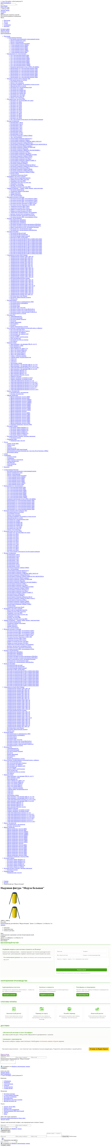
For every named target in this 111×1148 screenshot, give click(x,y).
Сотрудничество (11, 464)
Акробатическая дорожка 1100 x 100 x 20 (21, 284)
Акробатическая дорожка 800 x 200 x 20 (21, 260)
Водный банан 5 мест (16, 125)
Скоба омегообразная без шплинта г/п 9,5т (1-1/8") (24, 389)
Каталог (6, 882)
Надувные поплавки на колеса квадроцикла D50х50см (25, 224)
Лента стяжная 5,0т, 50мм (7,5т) (19, 348)
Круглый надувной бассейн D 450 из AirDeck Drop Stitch (26, 249)
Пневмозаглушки (12, 439)
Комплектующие (11, 342)
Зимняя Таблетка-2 (15, 194)
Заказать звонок (5, 10)
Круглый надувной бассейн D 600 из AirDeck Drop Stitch (26, 253)
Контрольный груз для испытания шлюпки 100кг (24, 68)
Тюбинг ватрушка (15, 192)
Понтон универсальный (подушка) (20, 43)
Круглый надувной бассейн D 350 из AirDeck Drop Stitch (26, 246)
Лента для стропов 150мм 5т (18, 351)
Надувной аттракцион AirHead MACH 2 (21, 170)
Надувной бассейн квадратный (19, 234)
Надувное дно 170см (16, 110)
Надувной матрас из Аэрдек (18, 313)
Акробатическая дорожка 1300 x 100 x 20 (21, 272)
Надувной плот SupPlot (16, 88)
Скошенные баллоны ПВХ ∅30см (19, 206)
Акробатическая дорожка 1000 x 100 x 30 (21, 290)
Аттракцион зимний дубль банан (19, 191)
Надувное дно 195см (16, 118)
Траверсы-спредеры (15, 376)
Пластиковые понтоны (16, 81)
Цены (5, 1114)
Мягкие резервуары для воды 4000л (20, 418)
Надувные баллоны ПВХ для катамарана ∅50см (23, 200)
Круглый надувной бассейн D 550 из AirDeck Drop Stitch (26, 252)
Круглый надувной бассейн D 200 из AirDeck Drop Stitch (26, 241)
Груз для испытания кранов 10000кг (20, 64)
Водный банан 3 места (16, 122)
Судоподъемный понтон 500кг (18, 52)
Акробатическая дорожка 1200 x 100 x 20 (21, 256)
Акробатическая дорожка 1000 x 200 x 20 (21, 288)
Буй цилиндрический (16, 318)
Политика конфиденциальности (9, 1118)
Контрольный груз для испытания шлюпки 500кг (24, 77)
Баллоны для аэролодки (17, 394)
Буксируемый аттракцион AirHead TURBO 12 (23, 160)
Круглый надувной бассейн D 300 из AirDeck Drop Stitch (26, 244)
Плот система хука (15, 338)
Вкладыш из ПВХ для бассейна (19, 237)
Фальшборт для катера (16, 184)
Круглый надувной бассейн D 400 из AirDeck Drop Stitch (26, 247)
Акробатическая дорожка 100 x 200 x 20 (21, 294)
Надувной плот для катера (17, 94)
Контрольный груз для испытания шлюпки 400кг (24, 75)
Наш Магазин (11, 462)
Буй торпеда (13, 341)
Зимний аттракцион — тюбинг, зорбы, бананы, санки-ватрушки (25, 188)
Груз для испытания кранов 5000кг (20, 62)
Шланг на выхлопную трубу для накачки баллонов (24, 227)
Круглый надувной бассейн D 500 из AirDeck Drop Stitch (26, 250)
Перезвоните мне (5, 1130)
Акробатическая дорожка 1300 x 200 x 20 (21, 269)
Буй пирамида (14, 323)
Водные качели (14, 173)
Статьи (6, 23)
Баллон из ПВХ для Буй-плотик (19, 337)
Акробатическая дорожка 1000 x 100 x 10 (21, 293)
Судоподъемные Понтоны (14, 37)
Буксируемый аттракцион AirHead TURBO (22, 172)
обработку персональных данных (20, 1066)
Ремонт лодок (11, 445)
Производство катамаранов (11, 1109)
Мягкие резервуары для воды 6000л (20, 415)
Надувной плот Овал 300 (17, 96)
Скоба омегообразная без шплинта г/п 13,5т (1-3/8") (24, 367)
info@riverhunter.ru (6, 2)
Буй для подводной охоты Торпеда (20, 331)
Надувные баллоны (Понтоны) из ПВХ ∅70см (23, 203)
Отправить (4, 1068)
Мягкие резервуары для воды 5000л (20, 417)
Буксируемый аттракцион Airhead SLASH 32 (22, 165)
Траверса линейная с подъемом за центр (21, 377)
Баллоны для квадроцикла (14, 218)
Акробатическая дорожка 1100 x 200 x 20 (21, 281)
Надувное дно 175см (16, 112)
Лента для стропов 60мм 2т (18, 354)
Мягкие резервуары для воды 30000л (20, 405)
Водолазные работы (12, 452)
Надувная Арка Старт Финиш (18, 296)
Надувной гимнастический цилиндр (20, 297)
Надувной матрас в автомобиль (19, 303)
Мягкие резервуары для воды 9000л (20, 396)
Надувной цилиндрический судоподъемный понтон (24, 39)
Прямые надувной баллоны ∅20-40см (21, 209)
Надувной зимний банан (17, 189)
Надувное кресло (15, 304)
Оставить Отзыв (11, 456)
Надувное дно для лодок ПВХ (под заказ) (21, 100)
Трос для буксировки (16, 137)
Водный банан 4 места (16, 124)
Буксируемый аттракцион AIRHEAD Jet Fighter (23, 154)
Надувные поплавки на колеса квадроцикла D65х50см (25, 225)
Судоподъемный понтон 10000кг (19, 45)
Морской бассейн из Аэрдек (18, 86)
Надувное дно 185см (16, 115)
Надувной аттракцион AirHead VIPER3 (21, 135)
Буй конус (13, 325)
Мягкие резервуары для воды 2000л (20, 421)
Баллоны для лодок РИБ (17, 185)
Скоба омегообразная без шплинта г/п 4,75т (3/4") (24, 385)
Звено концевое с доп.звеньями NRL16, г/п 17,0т (24, 364)
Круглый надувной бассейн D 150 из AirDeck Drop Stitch (26, 240)
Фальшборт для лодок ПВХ (18, 181)
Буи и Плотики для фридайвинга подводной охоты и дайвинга (24, 328)
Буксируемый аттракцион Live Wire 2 (20, 159)
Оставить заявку (3, 12)
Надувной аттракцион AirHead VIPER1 (21, 156)
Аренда (9, 446)
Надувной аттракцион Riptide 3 (19, 163)
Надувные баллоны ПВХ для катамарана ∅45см (23, 217)
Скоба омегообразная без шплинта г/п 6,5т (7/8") (23, 386)
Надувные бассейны (12, 231)
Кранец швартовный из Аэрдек (19, 326)
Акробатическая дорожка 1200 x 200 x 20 (21, 275)
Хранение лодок (11, 448)
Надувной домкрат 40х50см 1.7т (19, 427)
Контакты (6, 26)
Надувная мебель (12, 300)
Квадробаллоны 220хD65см (18, 222)
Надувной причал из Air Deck (18, 80)
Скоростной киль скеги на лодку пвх (20, 182)
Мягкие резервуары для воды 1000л (20, 423)
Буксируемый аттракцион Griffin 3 (20, 151)
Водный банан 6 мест (16, 127)
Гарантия (9, 465)
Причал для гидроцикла (17, 97)
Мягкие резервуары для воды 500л (19, 398)
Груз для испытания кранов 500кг (19, 56)
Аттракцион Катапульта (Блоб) (18, 175)
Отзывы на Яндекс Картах (99, 1049)
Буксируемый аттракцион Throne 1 (20, 140)
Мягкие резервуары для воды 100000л (20, 402)
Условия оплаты (8, 1086)
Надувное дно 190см (16, 116)
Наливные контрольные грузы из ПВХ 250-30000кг (24, 67)
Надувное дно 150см (16, 105)
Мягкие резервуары (12, 395)
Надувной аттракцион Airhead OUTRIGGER (22, 147)
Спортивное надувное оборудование (17, 255)
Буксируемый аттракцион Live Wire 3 (20, 153)
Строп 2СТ (13, 360)
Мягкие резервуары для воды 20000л (20, 407)
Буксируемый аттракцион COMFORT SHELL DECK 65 (25, 141)
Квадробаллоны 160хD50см (18, 220)
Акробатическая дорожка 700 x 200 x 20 (21, 262)
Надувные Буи (11, 315)
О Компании (7, 1081)
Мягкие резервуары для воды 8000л (20, 413)
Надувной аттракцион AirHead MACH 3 (21, 143)
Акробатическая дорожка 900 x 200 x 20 (21, 259)
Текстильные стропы (16, 363)
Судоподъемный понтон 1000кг (19, 49)
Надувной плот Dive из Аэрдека (19, 339)
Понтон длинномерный (17, 42)
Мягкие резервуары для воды (18, 411)
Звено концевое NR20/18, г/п (18, 370)
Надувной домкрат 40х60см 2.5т (19, 429)
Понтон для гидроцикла (17, 83)
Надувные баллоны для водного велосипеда (22, 215)
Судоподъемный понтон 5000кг (19, 46)
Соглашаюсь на (16, 1066)
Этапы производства (13, 461)
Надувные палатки (15, 437)
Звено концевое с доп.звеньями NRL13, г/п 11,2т (23, 366)
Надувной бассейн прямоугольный (20, 236)
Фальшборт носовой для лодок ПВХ (20, 187)
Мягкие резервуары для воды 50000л (20, 404)
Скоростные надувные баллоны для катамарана (23, 212)
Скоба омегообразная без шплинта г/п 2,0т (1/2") (23, 382)
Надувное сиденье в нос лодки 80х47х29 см (22, 309)
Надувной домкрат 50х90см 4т (18, 432)
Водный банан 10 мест (16, 132)
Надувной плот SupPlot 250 (18, 90)
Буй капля (13, 320)
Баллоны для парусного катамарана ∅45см (22, 214)
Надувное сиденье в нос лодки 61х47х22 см (22, 310)
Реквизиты (7, 1082)
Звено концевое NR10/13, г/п (18, 373)
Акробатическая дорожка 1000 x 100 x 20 (21, 291)
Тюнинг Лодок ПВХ (13, 443)
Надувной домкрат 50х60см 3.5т (19, 430)
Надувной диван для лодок (17, 307)
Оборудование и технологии (15, 459)
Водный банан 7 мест (16, 128)
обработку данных (16, 1128)
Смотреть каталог (9, 995)
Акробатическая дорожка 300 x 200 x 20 (21, 258)
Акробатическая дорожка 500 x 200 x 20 (21, 265)
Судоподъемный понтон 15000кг (19, 50)
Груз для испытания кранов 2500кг (20, 59)
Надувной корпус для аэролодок (19, 392)
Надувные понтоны (9, 1093)
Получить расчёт (81, 969)
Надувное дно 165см (16, 109)
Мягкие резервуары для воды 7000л (20, 414)
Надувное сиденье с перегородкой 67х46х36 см (23, 312)
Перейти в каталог (46, 995)
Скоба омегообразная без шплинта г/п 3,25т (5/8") (24, 383)
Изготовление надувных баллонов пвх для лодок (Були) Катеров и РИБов (27, 451)
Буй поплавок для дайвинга (18, 332)
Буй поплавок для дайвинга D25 (19, 334)
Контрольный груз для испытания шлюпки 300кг (24, 74)
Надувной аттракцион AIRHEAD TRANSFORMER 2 (25, 150)
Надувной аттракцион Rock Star (19, 148)
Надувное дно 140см (16, 102)
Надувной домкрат (12, 426)
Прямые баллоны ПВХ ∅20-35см (19, 179)
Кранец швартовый (15, 322)
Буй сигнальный (15, 335)
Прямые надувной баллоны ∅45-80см (21, 211)
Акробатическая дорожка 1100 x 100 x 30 (21, 282)
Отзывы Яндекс (8, 1088)
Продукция (7, 20)
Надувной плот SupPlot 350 (18, 91)
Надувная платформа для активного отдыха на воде (24, 84)
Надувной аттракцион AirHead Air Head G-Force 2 (24, 166)
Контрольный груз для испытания (16, 53)
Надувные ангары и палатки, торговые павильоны (21, 436)
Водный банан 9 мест (16, 131)
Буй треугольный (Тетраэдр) (18, 319)
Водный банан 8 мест (16, 129)
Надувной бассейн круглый (18, 233)
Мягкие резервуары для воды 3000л (20, 420)
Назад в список (5, 1054)
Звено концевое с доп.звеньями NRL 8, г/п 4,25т (23, 369)
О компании (7, 25)
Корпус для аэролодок (13, 391)
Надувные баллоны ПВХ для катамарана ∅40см (23, 198)
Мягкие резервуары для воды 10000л (20, 410)
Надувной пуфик (15, 306)
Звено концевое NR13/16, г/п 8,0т (19, 375)
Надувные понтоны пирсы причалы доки (18, 78)
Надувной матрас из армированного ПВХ (22, 301)
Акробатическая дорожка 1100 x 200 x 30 (21, 280)
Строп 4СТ (13, 361)
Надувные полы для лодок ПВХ (16, 99)
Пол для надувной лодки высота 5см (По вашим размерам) (26, 119)
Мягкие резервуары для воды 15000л (20, 408)
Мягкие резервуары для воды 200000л (20, 399)
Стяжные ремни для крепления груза (20, 357)
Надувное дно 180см (16, 113)
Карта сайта (22, 1118)
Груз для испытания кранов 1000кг (20, 58)
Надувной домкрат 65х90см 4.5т (19, 433)
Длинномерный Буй (16, 316)
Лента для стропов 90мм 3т (18, 353)
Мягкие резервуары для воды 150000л (20, 401)
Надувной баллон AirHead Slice (19, 162)
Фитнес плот (14, 299)
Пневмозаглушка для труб (17, 440)
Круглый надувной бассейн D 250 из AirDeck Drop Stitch (26, 243)
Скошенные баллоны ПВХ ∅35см (19, 208)
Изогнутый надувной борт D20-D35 (20, 178)
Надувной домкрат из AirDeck (18, 434)
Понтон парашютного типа (18, 40)
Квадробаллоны (8, 1098)
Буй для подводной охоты (17, 329)
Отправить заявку (5, 1145)
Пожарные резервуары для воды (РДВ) (21, 424)
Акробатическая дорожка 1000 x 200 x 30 (21, 287)
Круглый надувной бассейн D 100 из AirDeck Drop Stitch (26, 239)
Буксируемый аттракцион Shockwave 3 (21, 138)
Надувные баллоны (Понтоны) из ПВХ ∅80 (22, 204)
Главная (6, 881)
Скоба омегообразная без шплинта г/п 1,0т (22, 380)
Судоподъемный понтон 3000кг (19, 48)
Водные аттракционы (13, 121)
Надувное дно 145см (16, 103)
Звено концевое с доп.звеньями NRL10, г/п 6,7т (23, 344)
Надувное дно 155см (16, 106)
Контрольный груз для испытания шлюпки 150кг (24, 69)
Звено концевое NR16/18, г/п (18, 372)
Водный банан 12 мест (16, 134)
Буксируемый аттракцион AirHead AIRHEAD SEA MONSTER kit (28, 144)
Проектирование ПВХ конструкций (17, 449)
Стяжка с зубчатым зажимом (18, 356)
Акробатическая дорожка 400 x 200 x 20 (21, 266)
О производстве (82, 995)
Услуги (6, 22)
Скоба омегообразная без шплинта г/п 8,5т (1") (23, 388)
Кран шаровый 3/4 (15, 347)
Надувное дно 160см (16, 107)
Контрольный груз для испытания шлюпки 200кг (24, 71)
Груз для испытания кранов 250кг (19, 55)
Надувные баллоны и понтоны (15, 197)
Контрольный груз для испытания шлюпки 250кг (24, 72)
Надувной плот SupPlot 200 (18, 93)
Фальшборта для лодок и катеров (16, 176)
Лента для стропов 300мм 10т (18, 350)
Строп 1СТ (13, 358)
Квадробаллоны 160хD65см (18, 221)
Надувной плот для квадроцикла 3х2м (21, 87)
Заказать (3, 925)
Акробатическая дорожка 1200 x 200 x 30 (21, 274)
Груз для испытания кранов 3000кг (20, 61)
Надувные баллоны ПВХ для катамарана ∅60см (23, 201)
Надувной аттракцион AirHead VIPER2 (21, 169)
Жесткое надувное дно (10, 1101)
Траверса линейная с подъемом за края (21, 379)
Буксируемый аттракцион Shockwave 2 (21, 157)
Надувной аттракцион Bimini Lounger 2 (21, 146)
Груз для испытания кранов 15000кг (20, 65)
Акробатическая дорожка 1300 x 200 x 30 (21, 268)
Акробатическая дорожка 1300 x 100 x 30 (21, 271)
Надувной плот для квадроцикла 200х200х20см (23, 230)
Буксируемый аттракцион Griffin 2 (20, 167)
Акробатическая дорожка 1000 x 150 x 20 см (22, 285)
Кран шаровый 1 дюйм (16, 345)
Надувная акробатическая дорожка (20, 278)
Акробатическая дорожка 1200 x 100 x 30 (21, 277)
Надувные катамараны (10, 1096)
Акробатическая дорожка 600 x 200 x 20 (21, 263)
